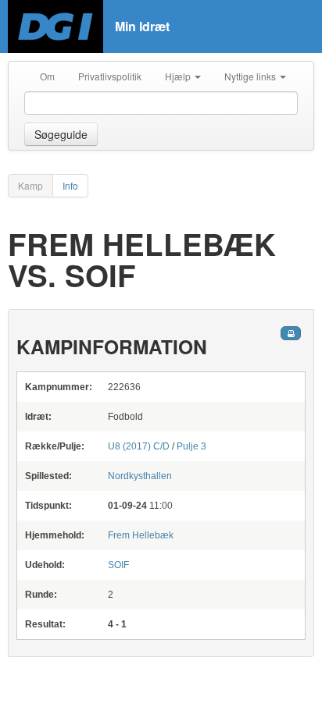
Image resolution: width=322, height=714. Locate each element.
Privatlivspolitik (109, 76)
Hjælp (179, 76)
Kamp (30, 185)
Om (47, 76)
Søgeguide (61, 134)
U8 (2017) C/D (139, 446)
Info (70, 185)
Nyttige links (251, 76)
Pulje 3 (191, 446)
